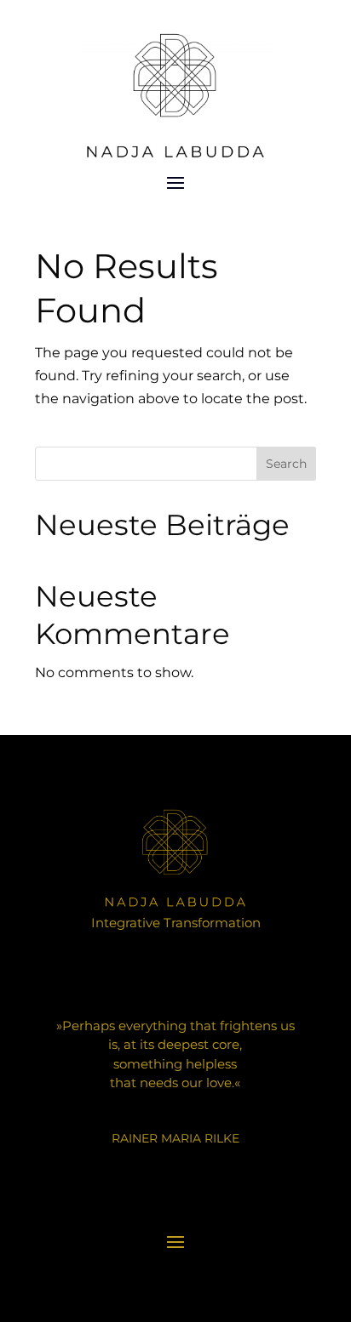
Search (286, 463)
